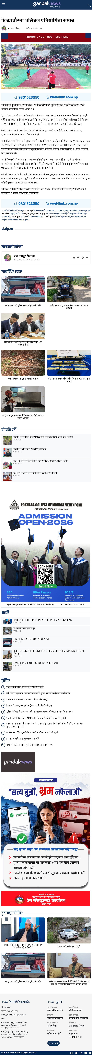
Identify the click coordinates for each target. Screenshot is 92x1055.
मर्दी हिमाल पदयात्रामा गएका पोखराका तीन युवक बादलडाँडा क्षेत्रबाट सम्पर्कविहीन (38, 693)
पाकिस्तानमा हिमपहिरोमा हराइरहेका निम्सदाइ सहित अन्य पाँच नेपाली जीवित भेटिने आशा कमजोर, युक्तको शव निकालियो (44, 725)
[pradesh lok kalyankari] (45, 839)
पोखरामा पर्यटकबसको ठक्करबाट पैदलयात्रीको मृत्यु (26, 699)
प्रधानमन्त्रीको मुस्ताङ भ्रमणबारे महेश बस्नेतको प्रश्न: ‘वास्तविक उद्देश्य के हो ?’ (43, 620)
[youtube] (87, 257)
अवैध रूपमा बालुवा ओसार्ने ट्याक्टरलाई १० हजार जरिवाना (69, 307)
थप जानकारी (53, 1043)
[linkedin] (90, 1053)
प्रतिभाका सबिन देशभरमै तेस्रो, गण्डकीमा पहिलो (25, 687)
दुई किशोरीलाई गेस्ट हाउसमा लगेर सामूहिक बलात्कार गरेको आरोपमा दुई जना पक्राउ (39, 712)
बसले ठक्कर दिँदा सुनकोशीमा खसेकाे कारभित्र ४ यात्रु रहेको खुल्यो (32, 733)
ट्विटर (31, 214)
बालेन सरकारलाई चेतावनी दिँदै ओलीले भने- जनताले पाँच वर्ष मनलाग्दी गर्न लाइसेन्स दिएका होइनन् (49, 652)
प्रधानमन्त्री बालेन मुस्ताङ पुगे (24, 628)
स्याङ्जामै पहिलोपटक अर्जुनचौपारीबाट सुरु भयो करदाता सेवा (23, 343)
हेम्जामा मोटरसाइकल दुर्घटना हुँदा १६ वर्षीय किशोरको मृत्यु (29, 706)
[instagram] (83, 257)
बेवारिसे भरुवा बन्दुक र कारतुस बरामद (23, 379)
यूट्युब (44, 214)
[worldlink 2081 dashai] (46, 97)
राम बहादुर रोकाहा (24, 256)
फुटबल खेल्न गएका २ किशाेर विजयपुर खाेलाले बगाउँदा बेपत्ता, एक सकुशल (43, 437)
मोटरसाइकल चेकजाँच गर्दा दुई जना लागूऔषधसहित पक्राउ (69, 380)
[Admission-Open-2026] (45, 552)
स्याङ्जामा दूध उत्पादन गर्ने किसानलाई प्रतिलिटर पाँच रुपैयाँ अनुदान (23, 417)
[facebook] (74, 257)
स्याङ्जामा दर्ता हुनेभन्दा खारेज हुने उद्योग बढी (23, 305)
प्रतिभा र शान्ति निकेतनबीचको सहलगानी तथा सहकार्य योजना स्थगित (40, 461)
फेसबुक (26, 214)
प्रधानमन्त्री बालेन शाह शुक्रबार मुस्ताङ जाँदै (29, 449)
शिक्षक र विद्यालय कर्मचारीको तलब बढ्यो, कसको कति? (35, 473)
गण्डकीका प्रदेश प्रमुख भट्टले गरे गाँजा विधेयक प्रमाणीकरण (29, 745)
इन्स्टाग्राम (37, 214)
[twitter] (78, 257)
